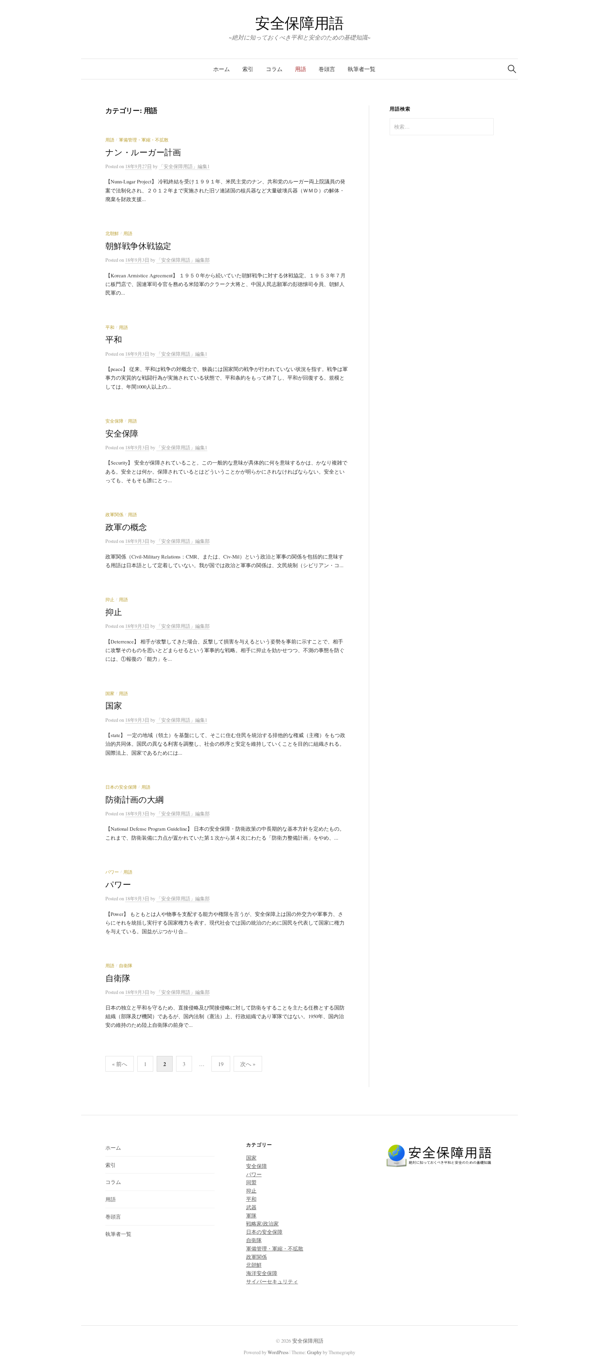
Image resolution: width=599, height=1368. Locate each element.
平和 (109, 327)
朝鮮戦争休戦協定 (138, 245)
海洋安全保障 (261, 1273)
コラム (274, 68)
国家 (109, 693)
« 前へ (119, 1063)
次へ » (247, 1063)
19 (221, 1063)
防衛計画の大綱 (134, 799)
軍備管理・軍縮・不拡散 (143, 140)
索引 (247, 68)
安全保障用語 (299, 23)
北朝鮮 (112, 233)
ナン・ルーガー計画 (143, 152)
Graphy (314, 1352)
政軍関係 (114, 515)
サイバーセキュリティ (272, 1281)
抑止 (109, 600)
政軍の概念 (126, 527)
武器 (251, 1207)
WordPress (278, 1352)
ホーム (221, 68)
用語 (300, 68)
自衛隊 (125, 966)
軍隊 (251, 1215)
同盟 (251, 1182)
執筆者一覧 (361, 68)
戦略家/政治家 (262, 1223)
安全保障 (114, 421)
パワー (112, 872)
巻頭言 (327, 68)
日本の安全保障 (121, 787)
